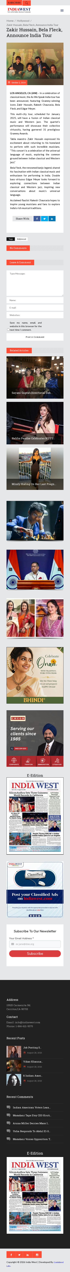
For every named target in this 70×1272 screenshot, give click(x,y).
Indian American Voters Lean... (32, 1107)
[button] (35, 520)
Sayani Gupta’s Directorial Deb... (32, 392)
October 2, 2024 (18, 82)
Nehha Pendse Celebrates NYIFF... (33, 438)
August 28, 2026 (34, 1052)
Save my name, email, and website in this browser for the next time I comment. (26, 326)
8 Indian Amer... (32, 1075)
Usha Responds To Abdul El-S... (31, 1131)
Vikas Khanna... (33, 1061)
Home (10, 20)
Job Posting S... (32, 1047)
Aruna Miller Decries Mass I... (31, 1123)
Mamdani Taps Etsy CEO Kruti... (32, 1115)
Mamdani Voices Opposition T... (32, 1139)
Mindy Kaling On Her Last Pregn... (34, 484)
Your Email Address (21, 938)
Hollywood (23, 20)
